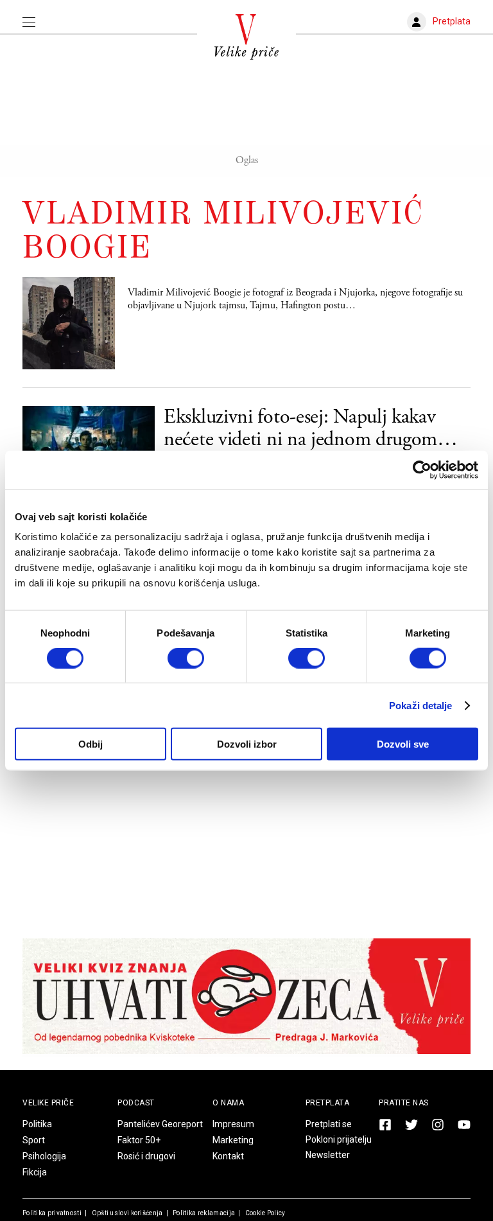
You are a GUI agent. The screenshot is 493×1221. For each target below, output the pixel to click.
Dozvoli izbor (247, 744)
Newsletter (328, 1155)
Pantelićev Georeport (160, 1124)
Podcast (136, 1102)
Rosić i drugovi (146, 1156)
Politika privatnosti (52, 1213)
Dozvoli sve (403, 744)
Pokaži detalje (420, 704)
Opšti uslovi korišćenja (126, 1213)
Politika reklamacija (203, 1213)
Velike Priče (48, 1102)
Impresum (233, 1124)
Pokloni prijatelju (339, 1139)
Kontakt (228, 1156)
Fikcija (34, 1172)
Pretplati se (329, 1124)
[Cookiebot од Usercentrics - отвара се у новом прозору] (422, 469)
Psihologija (44, 1156)
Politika (37, 1124)
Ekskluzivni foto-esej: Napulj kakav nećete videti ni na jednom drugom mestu (300, 428)
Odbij (90, 744)
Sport (33, 1140)
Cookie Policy (264, 1213)
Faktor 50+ (138, 1140)
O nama (228, 1102)
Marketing (233, 1140)
